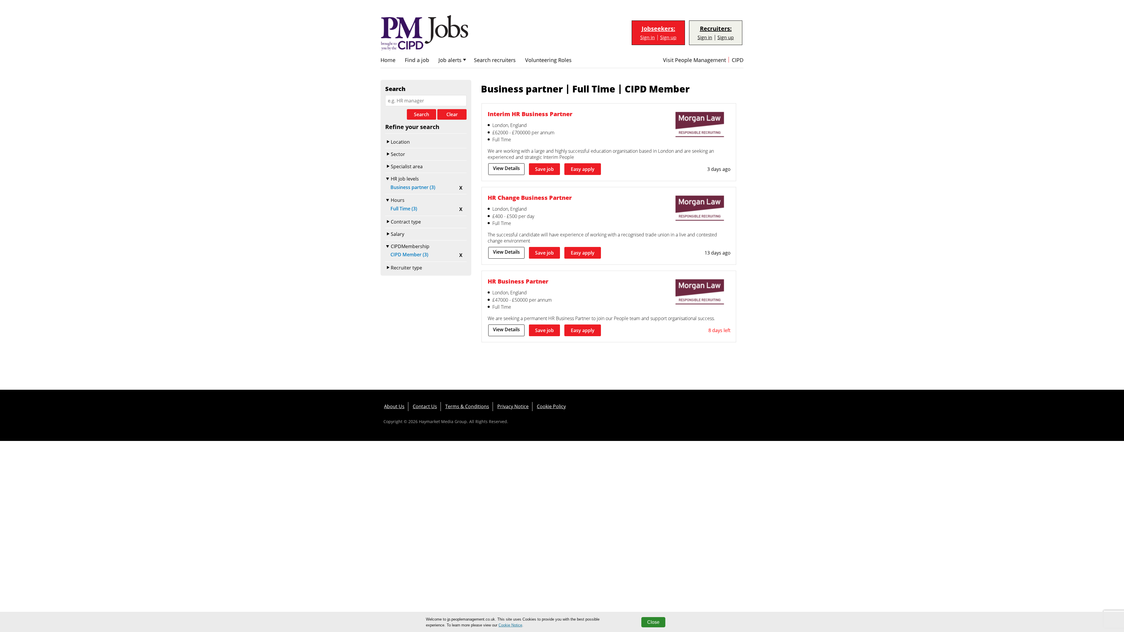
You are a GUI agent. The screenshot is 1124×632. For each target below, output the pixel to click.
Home (388, 60)
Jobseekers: (658, 28)
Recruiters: (716, 28)
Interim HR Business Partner (530, 114)
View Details (506, 168)
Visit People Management (694, 60)
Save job (544, 169)
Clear (452, 114)
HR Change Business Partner (530, 197)
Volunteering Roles (548, 60)
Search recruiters (495, 60)
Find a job (417, 60)
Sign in (647, 37)
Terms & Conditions (467, 406)
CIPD (737, 60)
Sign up (668, 37)
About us (394, 406)
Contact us (425, 406)
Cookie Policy (551, 406)
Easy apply (582, 169)
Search (421, 114)
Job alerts (450, 60)
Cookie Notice (510, 625)
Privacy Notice (513, 406)
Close (653, 622)
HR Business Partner (518, 281)
